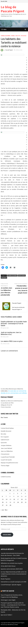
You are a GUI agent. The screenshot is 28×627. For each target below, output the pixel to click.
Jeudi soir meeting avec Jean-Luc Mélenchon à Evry (11, 333)
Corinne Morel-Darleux (7, 428)
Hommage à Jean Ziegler (8, 600)
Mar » (6, 510)
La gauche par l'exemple (8, 457)
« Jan (2, 510)
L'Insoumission (5, 454)
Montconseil (22, 275)
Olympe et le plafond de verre (9, 463)
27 (2, 505)
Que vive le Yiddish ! (6, 615)
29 (10, 505)
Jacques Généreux (6, 445)
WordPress (11, 624)
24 (18, 502)
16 (14, 499)
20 (2, 502)
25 (21, 502)
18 (21, 499)
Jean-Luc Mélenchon (7, 451)
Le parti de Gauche (6, 460)
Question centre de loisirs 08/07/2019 (11, 569)
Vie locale (23, 35)
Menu (4, 29)
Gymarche (4, 442)
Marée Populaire (5, 579)
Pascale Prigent (9, 50)
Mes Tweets (4, 417)
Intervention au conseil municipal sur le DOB (13, 582)
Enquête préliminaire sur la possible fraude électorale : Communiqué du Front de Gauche (14, 323)
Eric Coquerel (4, 437)
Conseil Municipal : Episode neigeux (11, 585)
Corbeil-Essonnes (5, 35)
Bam (16, 624)
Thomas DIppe (5, 465)
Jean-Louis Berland (6, 448)
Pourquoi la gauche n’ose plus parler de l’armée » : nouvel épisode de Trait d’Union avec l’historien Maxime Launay (13, 605)
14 (6, 499)
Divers (13, 35)
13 (2, 499)
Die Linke (3, 434)
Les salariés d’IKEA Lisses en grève (12, 341)
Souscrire (7, 535)
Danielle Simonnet (6, 431)
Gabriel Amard (5, 440)
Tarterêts (3, 277)
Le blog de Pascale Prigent (12, 9)
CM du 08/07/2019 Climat (8, 566)
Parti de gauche (8, 591)
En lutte (18, 35)
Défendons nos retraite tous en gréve (12, 563)
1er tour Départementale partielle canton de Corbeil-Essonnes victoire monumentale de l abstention (13, 574)
